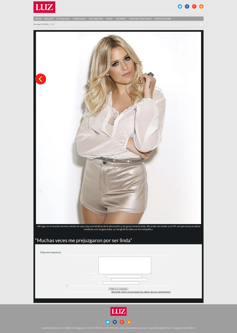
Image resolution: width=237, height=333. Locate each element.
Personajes (79, 18)
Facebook (187, 6)
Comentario (92, 273)
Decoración (96, 18)
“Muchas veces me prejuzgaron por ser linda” (83, 240)
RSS (201, 6)
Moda (38, 18)
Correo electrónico (100, 279)
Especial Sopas (163, 18)
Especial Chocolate (140, 18)
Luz (44, 7)
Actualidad (63, 18)
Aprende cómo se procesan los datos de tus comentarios (141, 291)
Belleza (49, 18)
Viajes (109, 18)
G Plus (194, 6)
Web (100, 282)
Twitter (180, 6)
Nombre (100, 276)
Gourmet (121, 18)
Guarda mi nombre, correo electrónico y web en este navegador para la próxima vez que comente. (120, 285)
